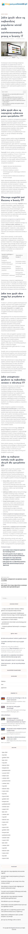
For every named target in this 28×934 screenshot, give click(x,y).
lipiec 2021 (4, 812)
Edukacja (3, 681)
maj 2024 (4, 762)
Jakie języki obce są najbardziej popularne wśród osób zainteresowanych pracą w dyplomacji (14, 563)
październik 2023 (6, 770)
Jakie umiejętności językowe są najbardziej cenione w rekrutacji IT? (14, 101)
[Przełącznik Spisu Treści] (23, 92)
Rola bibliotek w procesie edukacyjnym (10, 901)
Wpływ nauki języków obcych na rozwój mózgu (12, 660)
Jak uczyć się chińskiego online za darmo (11, 919)
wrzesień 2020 (5, 837)
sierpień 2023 (5, 775)
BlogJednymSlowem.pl (16, 928)
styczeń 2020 (5, 858)
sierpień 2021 (5, 809)
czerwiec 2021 (5, 814)
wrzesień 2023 (5, 773)
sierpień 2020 (5, 840)
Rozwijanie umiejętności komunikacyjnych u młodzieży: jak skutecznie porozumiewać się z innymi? (16, 720)
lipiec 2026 (4, 752)
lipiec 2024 (4, 760)
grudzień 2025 (5, 757)
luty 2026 (4, 755)
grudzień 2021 (5, 799)
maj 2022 (4, 786)
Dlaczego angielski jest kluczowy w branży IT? (13, 97)
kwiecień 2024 (5, 765)
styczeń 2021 (5, 827)
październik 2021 (6, 804)
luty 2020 (4, 855)
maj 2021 (4, 817)
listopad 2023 (5, 768)
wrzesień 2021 (5, 806)
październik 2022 (6, 780)
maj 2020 (4, 848)
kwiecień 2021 (5, 819)
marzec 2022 (5, 791)
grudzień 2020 (5, 830)
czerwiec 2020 (5, 845)
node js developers (5, 715)
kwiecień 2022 (5, 788)
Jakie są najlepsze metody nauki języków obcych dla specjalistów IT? (13, 104)
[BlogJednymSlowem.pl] (14, 4)
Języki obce (4, 14)
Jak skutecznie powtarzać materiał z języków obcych (13, 638)
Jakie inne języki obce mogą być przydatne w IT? (13, 98)
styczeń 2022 (5, 796)
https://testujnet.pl (14, 648)
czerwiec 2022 (5, 783)
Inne (2, 684)
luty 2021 (4, 824)
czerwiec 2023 (5, 778)
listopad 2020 (5, 832)
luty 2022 (4, 793)
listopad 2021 (5, 801)
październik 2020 (6, 835)
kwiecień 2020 (5, 850)
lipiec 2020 (4, 842)
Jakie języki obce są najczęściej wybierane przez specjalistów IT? (13, 94)
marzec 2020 (5, 853)
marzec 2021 (5, 822)
